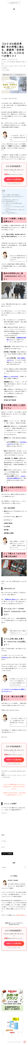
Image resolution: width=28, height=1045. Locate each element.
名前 (3, 835)
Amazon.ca (8, 205)
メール (3, 841)
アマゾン (6, 65)
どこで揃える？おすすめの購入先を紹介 (12, 203)
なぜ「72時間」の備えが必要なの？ (11, 194)
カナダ (11, 65)
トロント (15, 65)
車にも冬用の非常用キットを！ (10, 201)
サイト (3, 847)
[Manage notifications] (24, 1042)
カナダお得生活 (11, 61)
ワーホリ (21, 65)
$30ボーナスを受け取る (14, 179)
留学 (4, 777)
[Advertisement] (14, 26)
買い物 (5, 68)
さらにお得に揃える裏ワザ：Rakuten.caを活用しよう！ (15, 210)
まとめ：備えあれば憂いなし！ (10, 212)
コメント (4, 813)
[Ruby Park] (14, 5)
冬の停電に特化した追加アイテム (11, 200)
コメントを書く (5, 70)
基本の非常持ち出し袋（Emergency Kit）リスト (13, 197)
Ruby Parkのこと (21, 915)
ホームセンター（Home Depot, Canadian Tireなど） (15, 207)
